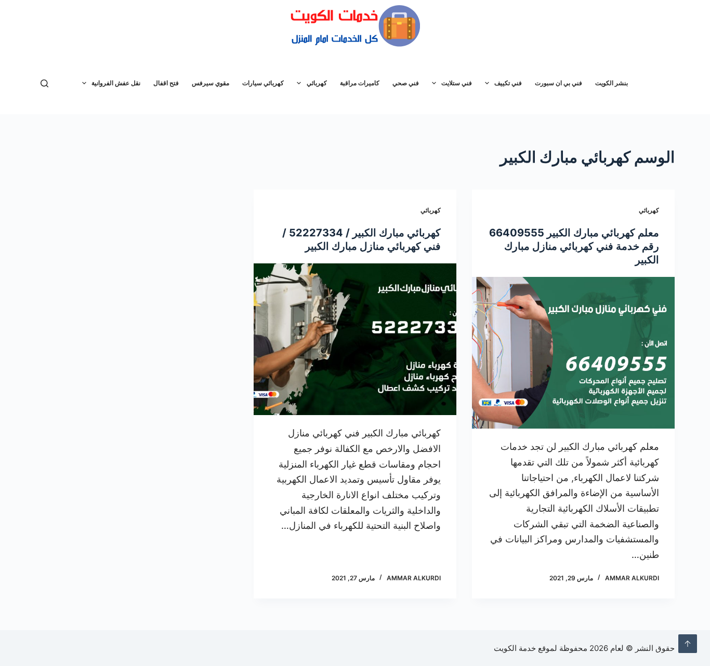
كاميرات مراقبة (359, 83)
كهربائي (317, 83)
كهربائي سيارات (263, 83)
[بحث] (44, 83)
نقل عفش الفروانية (115, 83)
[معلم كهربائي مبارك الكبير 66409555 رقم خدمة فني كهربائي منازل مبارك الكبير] (573, 353)
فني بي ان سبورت (558, 83)
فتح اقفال (166, 83)
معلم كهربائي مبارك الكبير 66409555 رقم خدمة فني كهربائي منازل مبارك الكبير (574, 246)
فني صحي (405, 83)
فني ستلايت (456, 83)
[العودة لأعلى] (687, 643)
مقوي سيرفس (210, 83)
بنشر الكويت (611, 83)
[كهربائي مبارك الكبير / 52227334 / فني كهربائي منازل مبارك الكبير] (355, 339)
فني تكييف (508, 83)
